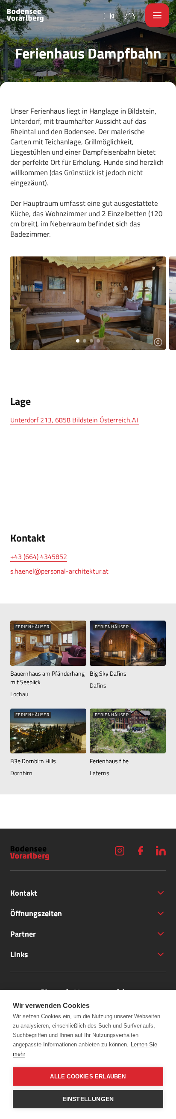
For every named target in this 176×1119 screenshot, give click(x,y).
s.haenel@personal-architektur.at (59, 571)
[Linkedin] (160, 850)
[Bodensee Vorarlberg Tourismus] (25, 15)
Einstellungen (88, 1099)
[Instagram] (119, 850)
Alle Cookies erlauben (88, 1076)
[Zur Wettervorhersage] (130, 15)
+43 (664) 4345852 (38, 556)
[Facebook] (140, 850)
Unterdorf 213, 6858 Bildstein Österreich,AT (74, 420)
